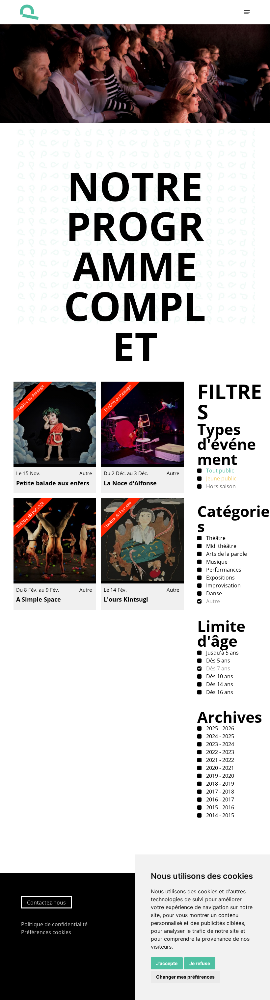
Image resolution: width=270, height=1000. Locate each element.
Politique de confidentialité (54, 924)
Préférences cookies (46, 932)
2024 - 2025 (219, 736)
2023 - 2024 (219, 744)
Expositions (220, 577)
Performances (223, 569)
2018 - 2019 (219, 783)
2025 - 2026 (219, 728)
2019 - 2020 (219, 775)
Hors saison (220, 486)
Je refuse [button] (199, 963)
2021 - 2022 (219, 760)
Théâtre (215, 538)
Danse (213, 593)
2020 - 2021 (219, 767)
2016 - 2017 (219, 799)
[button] (247, 12)
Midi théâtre (220, 546)
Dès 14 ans (219, 684)
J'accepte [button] (166, 963)
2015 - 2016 (219, 807)
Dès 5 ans (217, 660)
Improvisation (223, 585)
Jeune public (220, 478)
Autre (212, 601)
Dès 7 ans (217, 668)
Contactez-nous (46, 902)
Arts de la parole (226, 553)
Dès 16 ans (219, 692)
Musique (216, 561)
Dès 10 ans (219, 676)
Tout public (219, 470)
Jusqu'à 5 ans (222, 652)
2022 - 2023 (219, 752)
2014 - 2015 (219, 815)
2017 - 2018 (219, 791)
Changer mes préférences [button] (185, 977)
